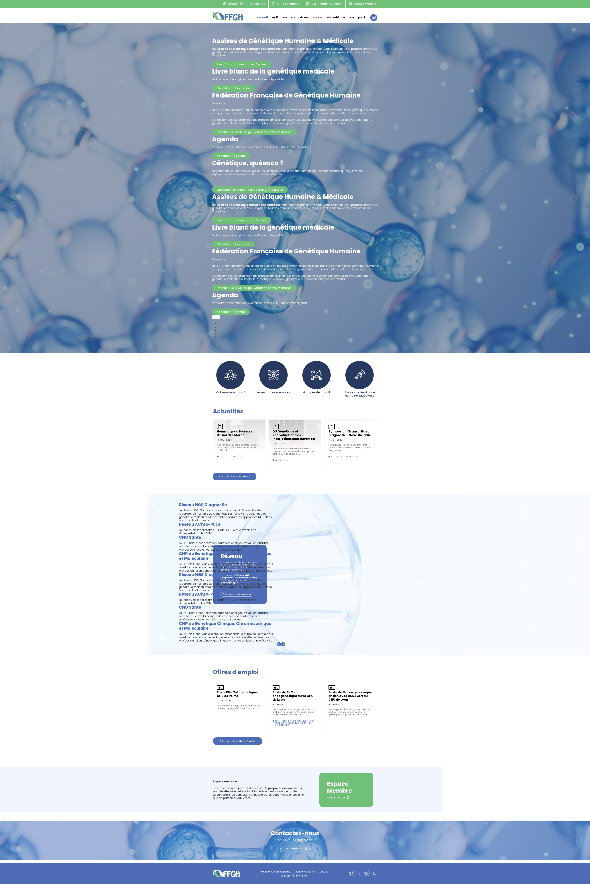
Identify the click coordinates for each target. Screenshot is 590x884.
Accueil (262, 17)
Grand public (357, 17)
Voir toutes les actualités (234, 476)
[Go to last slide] (214, 317)
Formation (281, 460)
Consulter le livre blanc (233, 88)
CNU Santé (190, 537)
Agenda (259, 4)
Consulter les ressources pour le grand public (250, 190)
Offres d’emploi (288, 4)
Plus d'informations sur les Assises (241, 64)
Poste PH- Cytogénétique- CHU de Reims (238, 697)
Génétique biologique (288, 724)
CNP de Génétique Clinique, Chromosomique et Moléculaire (225, 556)
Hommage (239, 456)
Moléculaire (293, 726)
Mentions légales (305, 871)
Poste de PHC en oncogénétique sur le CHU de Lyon (293, 699)
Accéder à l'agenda (231, 156)
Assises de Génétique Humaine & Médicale (359, 394)
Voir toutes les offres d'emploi (237, 744)
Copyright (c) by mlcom (293, 876)
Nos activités (300, 17)
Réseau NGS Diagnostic (203, 505)
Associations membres (273, 392)
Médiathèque (336, 17)
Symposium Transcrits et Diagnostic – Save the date (349, 433)
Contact (323, 871)
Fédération (279, 17)
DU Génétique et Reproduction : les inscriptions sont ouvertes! (294, 435)
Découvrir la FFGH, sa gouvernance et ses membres (254, 132)
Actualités (235, 4)
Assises (317, 17)
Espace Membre (364, 4)
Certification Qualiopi (326, 4)
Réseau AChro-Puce (199, 524)
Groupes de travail (316, 392)
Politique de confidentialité (275, 871)
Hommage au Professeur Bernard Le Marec (236, 433)
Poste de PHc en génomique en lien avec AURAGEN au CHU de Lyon (350, 699)
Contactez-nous (295, 837)
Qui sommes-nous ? (230, 392)
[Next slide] (218, 317)
